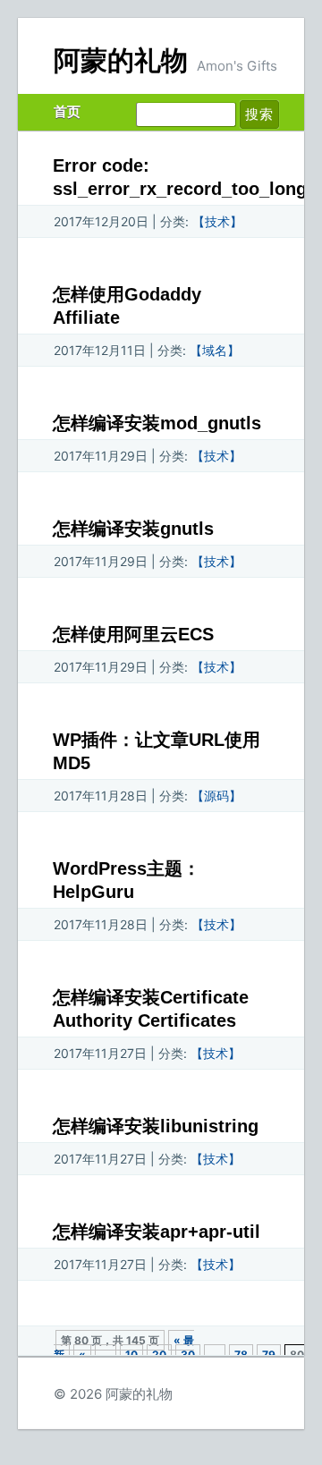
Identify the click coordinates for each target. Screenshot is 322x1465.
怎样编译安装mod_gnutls (157, 423)
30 (188, 1354)
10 (131, 1354)
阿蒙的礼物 (121, 60)
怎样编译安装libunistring (155, 1126)
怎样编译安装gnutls (133, 528)
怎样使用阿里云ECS (133, 634)
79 (268, 1354)
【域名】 (215, 350)
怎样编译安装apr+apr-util (156, 1231)
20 (159, 1354)
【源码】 (216, 795)
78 (241, 1354)
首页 (67, 111)
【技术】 (217, 221)
